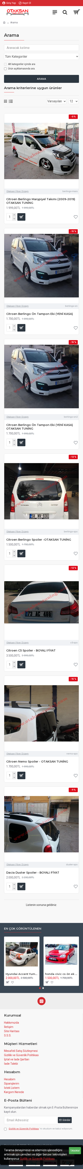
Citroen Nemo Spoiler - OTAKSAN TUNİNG (37, 761)
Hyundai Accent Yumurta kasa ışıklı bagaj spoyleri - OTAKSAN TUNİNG (22, 974)
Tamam (75, 1150)
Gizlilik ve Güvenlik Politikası (37, 1158)
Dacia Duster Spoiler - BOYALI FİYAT (32, 872)
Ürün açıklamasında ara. (21, 68)
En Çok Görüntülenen (22, 928)
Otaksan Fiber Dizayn (17, 191)
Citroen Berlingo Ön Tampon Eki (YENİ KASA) (39, 314)
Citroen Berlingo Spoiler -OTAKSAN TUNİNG (38, 539)
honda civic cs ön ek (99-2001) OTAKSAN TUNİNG (61, 974)
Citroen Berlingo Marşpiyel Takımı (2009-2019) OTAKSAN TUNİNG (40, 201)
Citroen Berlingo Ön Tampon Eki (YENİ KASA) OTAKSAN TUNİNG (39, 426)
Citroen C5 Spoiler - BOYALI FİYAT (31, 650)
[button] (40, 988)
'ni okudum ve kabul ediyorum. (41, 1128)
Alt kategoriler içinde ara (21, 64)
